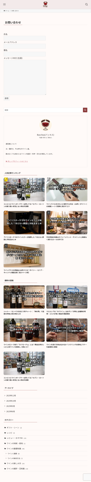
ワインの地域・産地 (16, 443)
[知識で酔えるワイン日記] (45, 4)
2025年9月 (10, 406)
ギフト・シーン (14, 427)
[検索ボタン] (86, 4)
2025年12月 (11, 395)
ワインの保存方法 (15, 458)
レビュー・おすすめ (16, 438)
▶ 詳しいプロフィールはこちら (17, 161)
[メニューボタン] (4, 4)
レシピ (11, 432)
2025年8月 (10, 411)
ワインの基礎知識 (15, 448)
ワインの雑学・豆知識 (17, 468)
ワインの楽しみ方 (15, 463)
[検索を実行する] (85, 110)
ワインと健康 (14, 453)
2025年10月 (11, 400)
